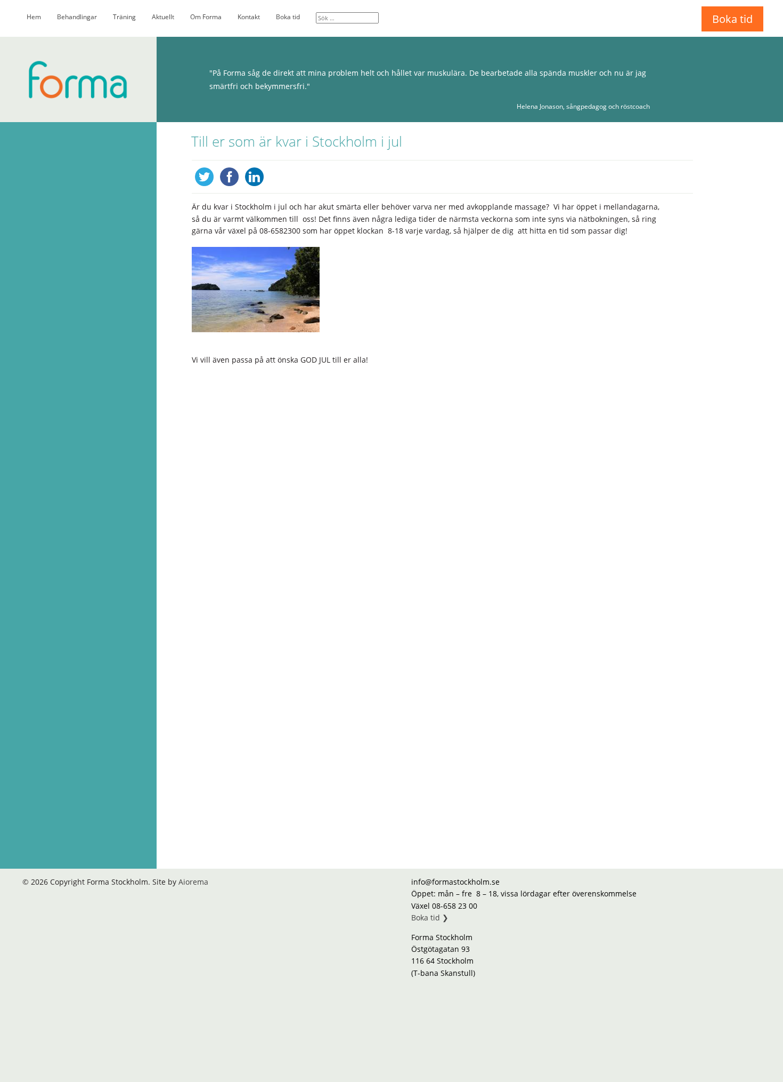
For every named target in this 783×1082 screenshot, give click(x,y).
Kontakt (249, 16)
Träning (124, 16)
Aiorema (193, 882)
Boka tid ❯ (429, 917)
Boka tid (288, 16)
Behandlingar (77, 16)
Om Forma (206, 16)
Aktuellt (163, 16)
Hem (34, 16)
